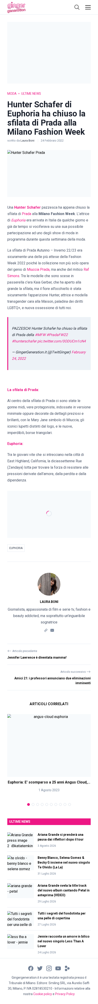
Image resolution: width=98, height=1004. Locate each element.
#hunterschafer (24, 341)
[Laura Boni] (49, 584)
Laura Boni (28, 140)
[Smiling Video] (67, 968)
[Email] (52, 630)
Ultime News (31, 93)
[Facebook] (31, 968)
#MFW (40, 335)
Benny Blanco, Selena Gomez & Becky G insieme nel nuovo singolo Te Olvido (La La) (64, 862)
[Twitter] (40, 968)
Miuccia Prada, (38, 269)
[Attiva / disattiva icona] (77, 7)
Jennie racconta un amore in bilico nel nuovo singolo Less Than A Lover (64, 941)
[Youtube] (58, 968)
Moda (12, 93)
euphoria (16, 548)
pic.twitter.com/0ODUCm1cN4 (61, 341)
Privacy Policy (65, 994)
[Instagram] (49, 968)
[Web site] (46, 630)
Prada (26, 214)
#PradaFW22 (57, 335)
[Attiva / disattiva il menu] (88, 7)
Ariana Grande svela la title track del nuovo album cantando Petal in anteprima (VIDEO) (64, 890)
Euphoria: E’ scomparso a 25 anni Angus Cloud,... (49, 782)
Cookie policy (42, 994)
